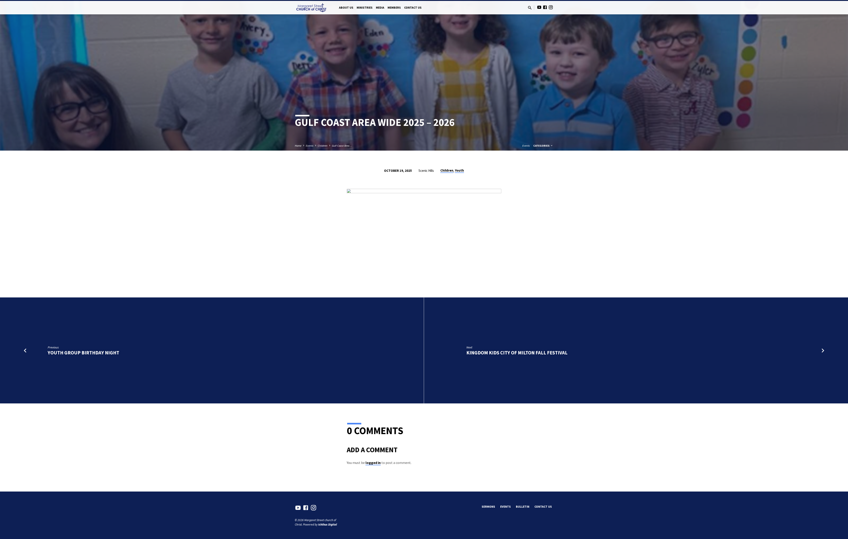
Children (322, 145)
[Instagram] (550, 7)
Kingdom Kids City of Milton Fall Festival (517, 353)
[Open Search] (529, 8)
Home (298, 145)
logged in (373, 462)
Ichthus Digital (327, 524)
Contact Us (413, 7)
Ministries (365, 7)
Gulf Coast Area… (342, 145)
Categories (541, 145)
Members (394, 7)
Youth (459, 170)
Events (309, 145)
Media (380, 7)
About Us (346, 7)
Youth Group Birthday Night (83, 353)
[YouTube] (539, 7)
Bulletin (522, 507)
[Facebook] (545, 7)
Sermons (488, 507)
